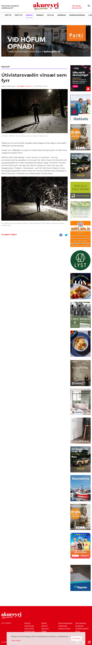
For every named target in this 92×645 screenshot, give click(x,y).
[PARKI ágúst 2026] (46, 41)
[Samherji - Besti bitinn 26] (80, 344)
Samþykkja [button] (76, 638)
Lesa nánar (16, 640)
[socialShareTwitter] (66, 235)
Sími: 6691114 (6, 623)
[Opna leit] (89, 6)
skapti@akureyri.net (24, 86)
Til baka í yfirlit (9, 235)
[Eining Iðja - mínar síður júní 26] (80, 234)
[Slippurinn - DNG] (80, 578)
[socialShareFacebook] (60, 235)
